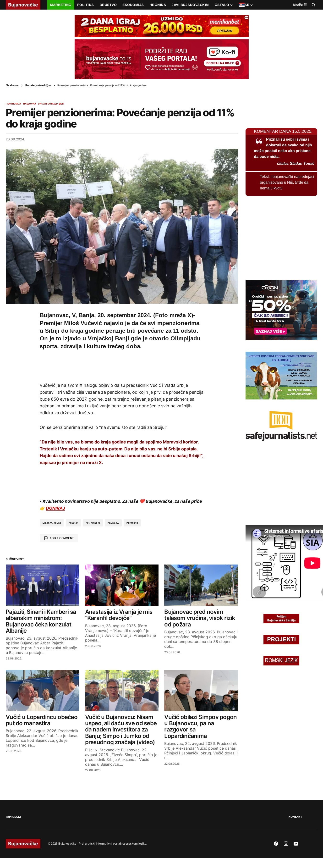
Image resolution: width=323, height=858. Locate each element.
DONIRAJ (55, 508)
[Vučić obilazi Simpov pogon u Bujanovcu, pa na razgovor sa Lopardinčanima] (201, 690)
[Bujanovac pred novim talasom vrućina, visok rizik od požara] (201, 585)
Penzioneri (93, 523)
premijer (132, 523)
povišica (113, 523)
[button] (313, 5)
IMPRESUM (13, 817)
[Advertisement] (122, 365)
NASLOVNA (29, 104)
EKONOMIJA (14, 104)
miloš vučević (52, 523)
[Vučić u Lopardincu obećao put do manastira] (42, 690)
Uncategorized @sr (38, 85)
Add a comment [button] (61, 538)
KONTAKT (295, 817)
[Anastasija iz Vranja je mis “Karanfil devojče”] (122, 585)
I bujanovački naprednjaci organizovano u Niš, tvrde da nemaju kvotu (287, 182)
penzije (73, 523)
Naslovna (12, 85)
